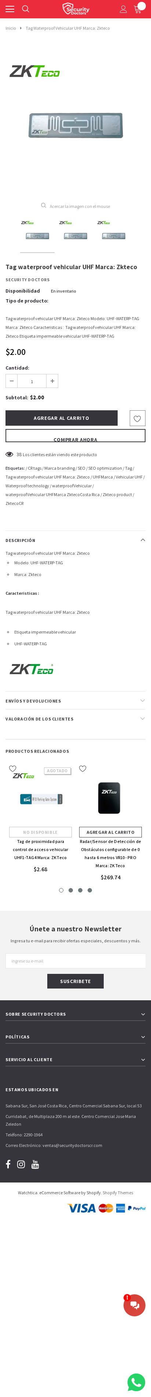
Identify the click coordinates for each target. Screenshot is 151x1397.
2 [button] (71, 890)
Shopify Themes (118, 1192)
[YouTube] (35, 1164)
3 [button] (80, 890)
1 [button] (61, 890)
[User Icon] (123, 9)
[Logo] (76, 7)
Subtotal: (16, 397)
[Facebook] (8, 1164)
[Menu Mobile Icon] (9, 9)
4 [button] (90, 890)
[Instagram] (21, 1164)
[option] (75, 120)
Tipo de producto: (26, 300)
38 (19, 454)
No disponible (40, 832)
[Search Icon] (25, 9)
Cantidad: (17, 367)
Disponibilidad (22, 290)
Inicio (10, 28)
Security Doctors (27, 279)
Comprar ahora (75, 439)
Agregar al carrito (110, 832)
